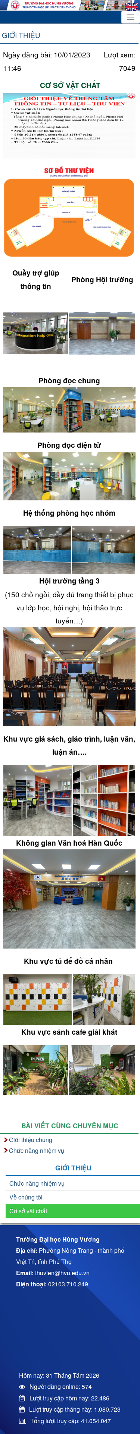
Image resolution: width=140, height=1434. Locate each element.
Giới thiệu (21, 35)
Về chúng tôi (26, 1197)
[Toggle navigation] (130, 17)
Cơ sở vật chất (28, 1211)
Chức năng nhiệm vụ (37, 1183)
